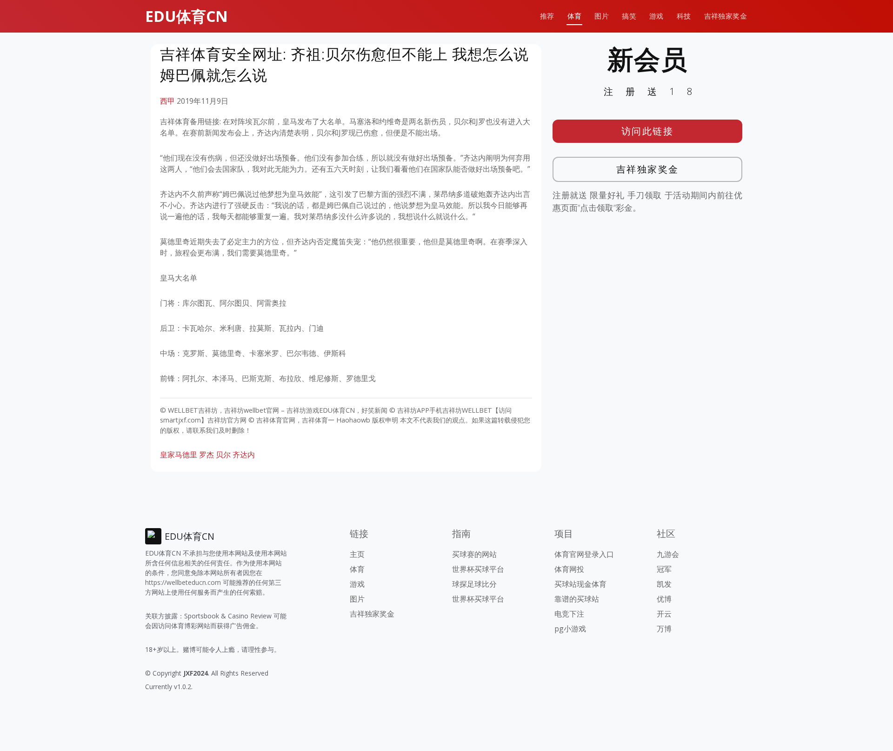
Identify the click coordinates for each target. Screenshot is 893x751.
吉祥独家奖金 (725, 16)
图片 (601, 16)
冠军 (664, 569)
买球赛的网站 (474, 554)
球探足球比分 (474, 584)
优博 (664, 599)
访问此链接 (647, 131)
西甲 (167, 101)
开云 (664, 614)
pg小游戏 (570, 629)
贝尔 (223, 454)
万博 (664, 629)
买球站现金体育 (580, 584)
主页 (357, 554)
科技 (684, 16)
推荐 (547, 16)
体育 (574, 16)
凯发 (664, 584)
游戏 (656, 16)
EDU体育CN (186, 16)
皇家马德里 (178, 454)
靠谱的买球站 (576, 599)
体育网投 (569, 569)
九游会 (668, 554)
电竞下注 (569, 614)
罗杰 (206, 454)
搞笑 (629, 16)
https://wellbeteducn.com (183, 582)
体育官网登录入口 (584, 554)
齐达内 (244, 454)
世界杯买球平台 (478, 569)
